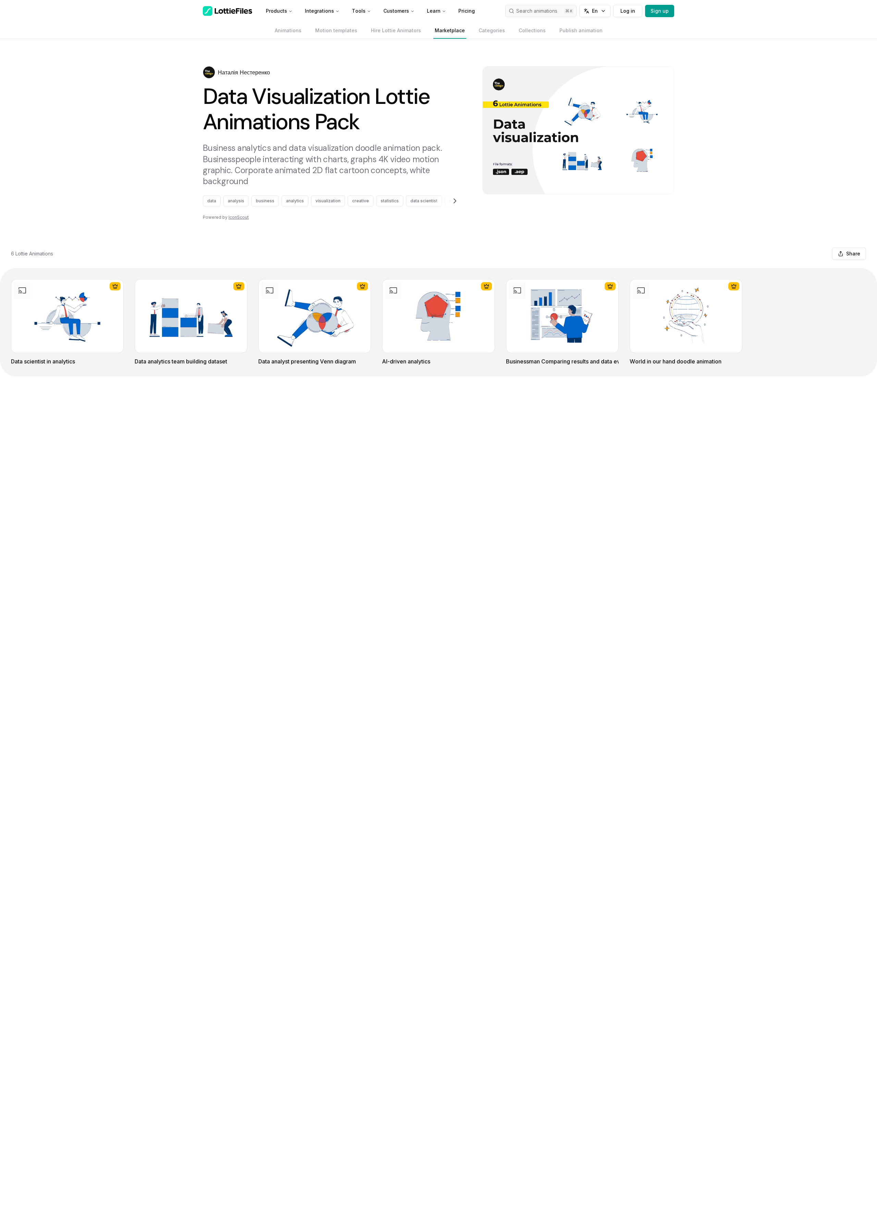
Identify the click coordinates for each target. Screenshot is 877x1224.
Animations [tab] (288, 30)
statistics (390, 200)
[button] (209, 72)
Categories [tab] (492, 30)
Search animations (536, 11)
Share (853, 253)
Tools (359, 11)
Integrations (319, 11)
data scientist (423, 200)
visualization (328, 200)
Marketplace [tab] (450, 30)
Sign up (660, 11)
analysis (236, 200)
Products (276, 11)
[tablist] (438, 30)
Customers (396, 11)
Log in (627, 11)
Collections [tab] (532, 30)
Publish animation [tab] (581, 30)
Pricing (466, 11)
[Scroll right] (446, 200)
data (211, 200)
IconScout (238, 217)
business (265, 200)
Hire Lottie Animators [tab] (396, 30)
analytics (295, 200)
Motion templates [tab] (336, 30)
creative (360, 200)
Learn (434, 11)
